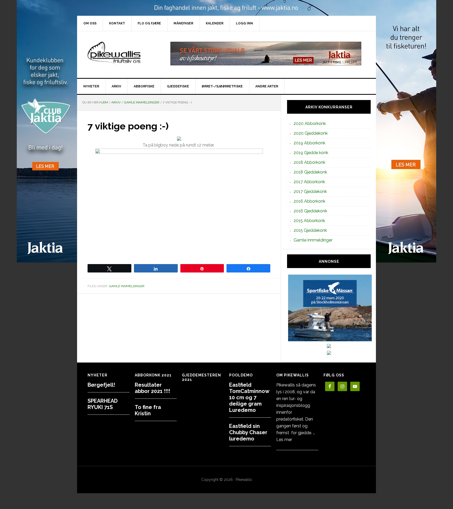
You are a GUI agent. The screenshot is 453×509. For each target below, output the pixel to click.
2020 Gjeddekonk (311, 133)
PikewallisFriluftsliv (122, 53)
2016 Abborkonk (309, 201)
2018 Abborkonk (309, 162)
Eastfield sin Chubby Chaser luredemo (248, 432)
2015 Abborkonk (309, 220)
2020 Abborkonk (310, 123)
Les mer (284, 439)
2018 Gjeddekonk (310, 172)
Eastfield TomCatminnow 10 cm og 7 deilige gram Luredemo (249, 397)
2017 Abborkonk (309, 181)
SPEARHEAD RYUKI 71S (103, 404)
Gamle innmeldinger (126, 286)
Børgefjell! (101, 385)
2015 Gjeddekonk (310, 230)
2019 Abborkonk (309, 142)
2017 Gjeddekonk (310, 191)
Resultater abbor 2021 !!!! (152, 388)
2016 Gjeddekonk (310, 210)
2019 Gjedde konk (311, 152)
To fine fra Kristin (148, 410)
